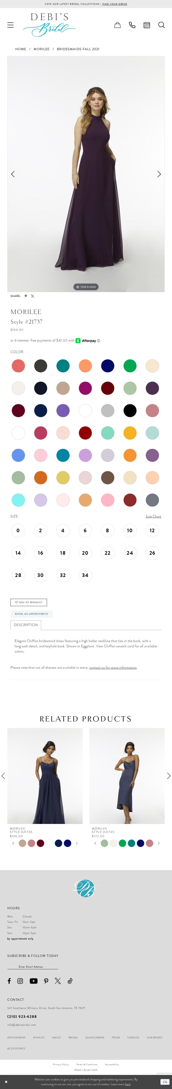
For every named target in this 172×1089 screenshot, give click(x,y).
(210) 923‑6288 (22, 1016)
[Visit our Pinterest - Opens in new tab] (46, 981)
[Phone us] (132, 25)
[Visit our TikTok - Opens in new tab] (70, 981)
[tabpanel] (86, 174)
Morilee (42, 49)
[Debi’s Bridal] (49, 25)
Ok (165, 1082)
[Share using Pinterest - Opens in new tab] (26, 296)
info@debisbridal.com (21, 1025)
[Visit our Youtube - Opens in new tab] (34, 981)
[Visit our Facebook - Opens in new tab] (9, 981)
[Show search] (161, 25)
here (127, 1084)
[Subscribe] (56, 966)
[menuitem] (10, 25)
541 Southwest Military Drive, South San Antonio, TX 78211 (46, 1008)
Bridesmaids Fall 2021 (78, 49)
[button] (10, 25)
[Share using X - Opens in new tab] (32, 296)
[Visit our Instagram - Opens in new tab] (20, 981)
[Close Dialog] (6, 1082)
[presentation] (71, 776)
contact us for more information (113, 667)
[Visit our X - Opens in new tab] (58, 981)
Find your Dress (114, 4)
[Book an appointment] (146, 25)
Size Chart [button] (153, 516)
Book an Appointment (31, 613)
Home (20, 49)
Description (26, 625)
